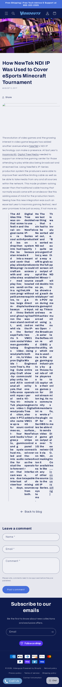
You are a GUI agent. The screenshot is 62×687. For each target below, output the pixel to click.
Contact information (32, 678)
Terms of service (32, 673)
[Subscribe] (52, 632)
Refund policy (50, 668)
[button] (6, 13)
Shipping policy (49, 673)
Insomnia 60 (9, 154)
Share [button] (8, 97)
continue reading (51, 481)
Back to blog (33, 511)
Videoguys (18, 668)
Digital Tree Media (28, 154)
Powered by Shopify (32, 668)
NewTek (33, 146)
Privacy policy (15, 673)
